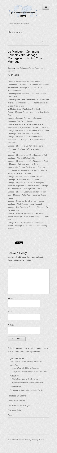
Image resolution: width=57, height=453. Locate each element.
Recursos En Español (17, 395)
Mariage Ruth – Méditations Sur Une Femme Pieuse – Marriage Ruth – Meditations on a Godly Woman (27, 225)
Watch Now (14, 376)
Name (11, 298)
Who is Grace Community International (25, 379)
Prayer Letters (15, 386)
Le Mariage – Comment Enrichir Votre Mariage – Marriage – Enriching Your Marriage (25, 56)
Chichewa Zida (14, 410)
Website (11, 324)
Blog (10, 415)
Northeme (42, 440)
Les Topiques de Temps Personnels (29, 68)
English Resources (16, 358)
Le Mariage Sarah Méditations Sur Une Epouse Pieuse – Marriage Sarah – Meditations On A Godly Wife (28, 111)
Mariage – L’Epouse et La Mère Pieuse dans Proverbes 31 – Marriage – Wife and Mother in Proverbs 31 (26, 139)
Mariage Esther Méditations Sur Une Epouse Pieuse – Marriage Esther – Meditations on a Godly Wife (28, 216)
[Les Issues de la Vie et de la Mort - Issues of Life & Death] (42, 42)
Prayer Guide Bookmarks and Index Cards (26, 390)
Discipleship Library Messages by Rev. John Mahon (29, 372)
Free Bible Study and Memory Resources (26, 361)
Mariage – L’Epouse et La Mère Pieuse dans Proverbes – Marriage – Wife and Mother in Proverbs (25, 148)
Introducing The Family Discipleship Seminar (27, 382)
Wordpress (20, 440)
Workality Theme (30, 440)
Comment (11, 266)
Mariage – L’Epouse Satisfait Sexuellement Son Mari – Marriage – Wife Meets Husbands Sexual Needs (27, 194)
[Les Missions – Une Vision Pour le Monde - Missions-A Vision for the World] (47, 42)
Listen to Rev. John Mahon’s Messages (25, 368)
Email (11, 311)
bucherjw (11, 71)
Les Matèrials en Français (19, 405)
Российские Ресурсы (17, 400)
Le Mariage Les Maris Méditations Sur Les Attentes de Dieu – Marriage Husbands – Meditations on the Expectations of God (28, 102)
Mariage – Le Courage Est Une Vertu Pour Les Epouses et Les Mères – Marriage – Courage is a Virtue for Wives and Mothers (27, 170)
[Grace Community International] (23, 19)
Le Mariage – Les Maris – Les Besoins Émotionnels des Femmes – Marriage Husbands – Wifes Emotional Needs (28, 87)
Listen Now (14, 365)
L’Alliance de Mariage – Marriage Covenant (25, 81)
